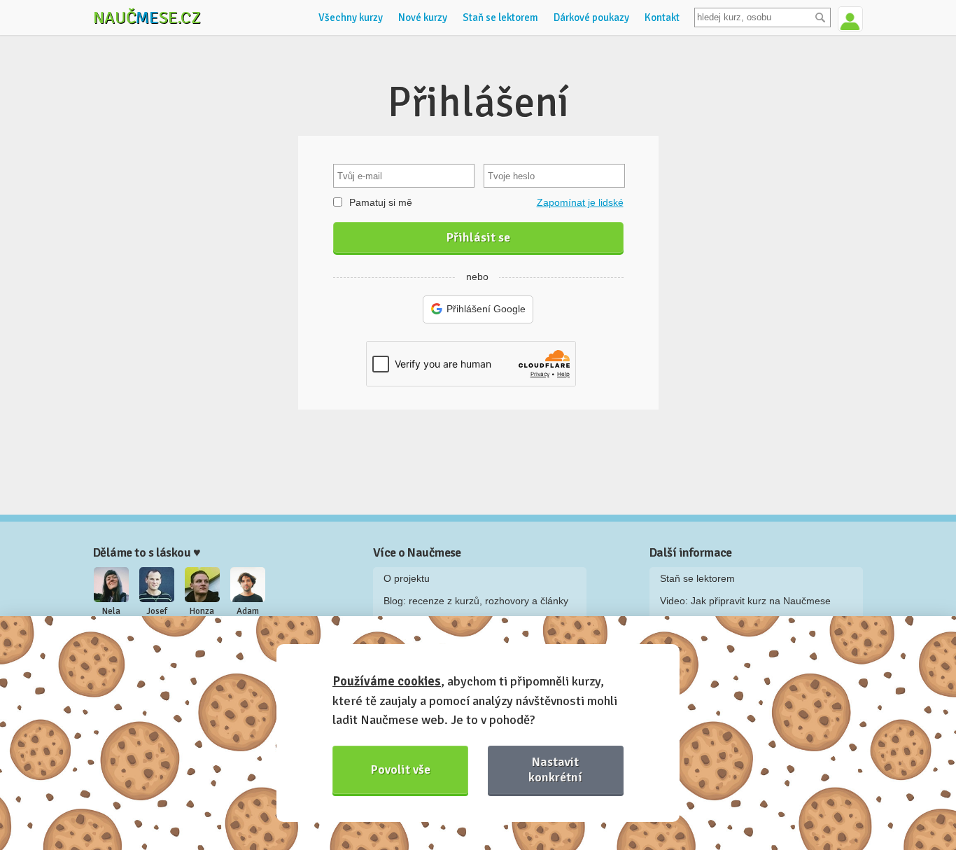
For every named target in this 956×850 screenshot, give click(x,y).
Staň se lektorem (500, 17)
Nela (111, 611)
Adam (248, 611)
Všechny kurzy (350, 17)
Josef (156, 611)
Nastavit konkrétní (555, 769)
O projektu (407, 578)
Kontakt (662, 17)
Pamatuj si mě (380, 202)
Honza (202, 611)
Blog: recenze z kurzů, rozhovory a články (476, 600)
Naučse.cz (147, 17)
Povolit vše (400, 769)
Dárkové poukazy (591, 17)
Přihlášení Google (486, 308)
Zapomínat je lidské (580, 202)
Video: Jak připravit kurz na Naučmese (745, 600)
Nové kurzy (422, 17)
